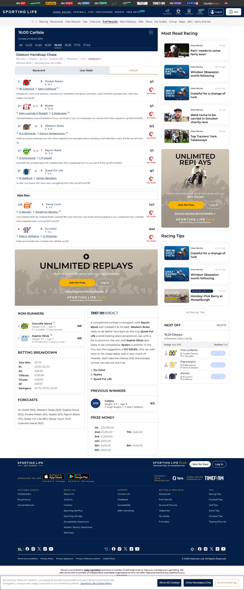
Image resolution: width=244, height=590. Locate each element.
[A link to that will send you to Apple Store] (54, 478)
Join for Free (77, 282)
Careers (68, 505)
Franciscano (188, 361)
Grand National (26, 505)
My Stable (164, 516)
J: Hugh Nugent (113, 407)
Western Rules (54, 125)
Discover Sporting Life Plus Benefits (84, 291)
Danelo (185, 373)
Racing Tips (215, 494)
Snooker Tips (216, 516)
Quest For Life (54, 170)
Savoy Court (53, 204)
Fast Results (165, 499)
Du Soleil (50, 228)
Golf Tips (213, 505)
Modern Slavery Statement (78, 527)
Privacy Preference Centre (88, 558)
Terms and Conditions (28, 558)
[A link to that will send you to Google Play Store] (81, 478)
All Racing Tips (195, 312)
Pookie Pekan (54, 81)
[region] (122, 583)
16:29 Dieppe (173, 334)
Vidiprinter (164, 510)
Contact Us (124, 494)
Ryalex (49, 105)
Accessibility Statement (76, 521)
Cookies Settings (227, 582)
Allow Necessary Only (198, 582)
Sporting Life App (73, 516)
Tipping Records (217, 521)
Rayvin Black (53, 150)
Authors (68, 499)
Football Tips (216, 499)
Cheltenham (24, 494)
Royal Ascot (24, 499)
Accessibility (124, 505)
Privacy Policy (47, 558)
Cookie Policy (109, 558)
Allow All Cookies (169, 582)
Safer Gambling (126, 510)
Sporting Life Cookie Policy (96, 583)
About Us (69, 494)
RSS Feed (69, 532)
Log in (105, 282)
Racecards (164, 494)
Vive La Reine (189, 350)
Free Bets (164, 521)
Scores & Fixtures (168, 505)
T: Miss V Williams (134, 407)
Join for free (200, 464)
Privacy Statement (64, 558)
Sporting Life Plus (73, 510)
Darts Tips (214, 510)
